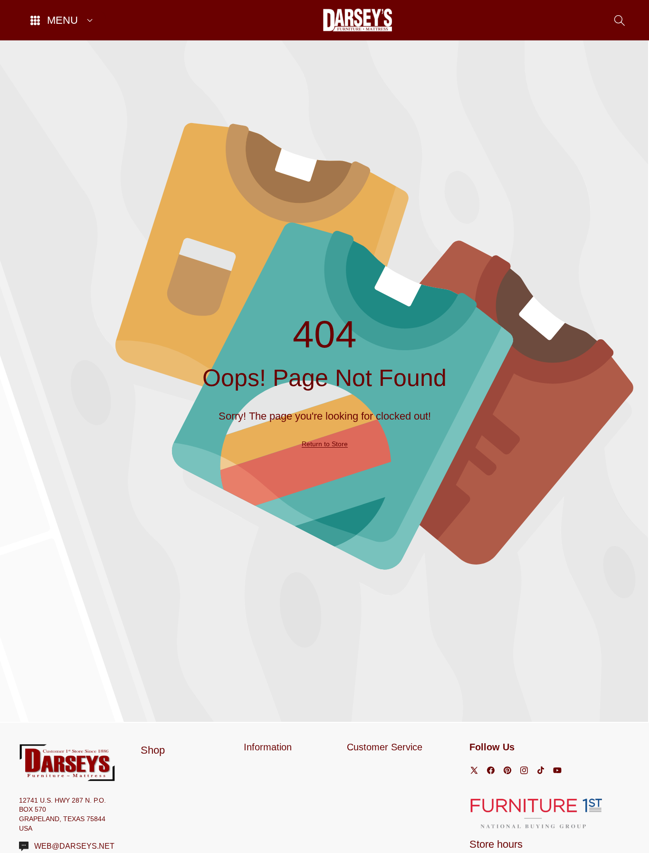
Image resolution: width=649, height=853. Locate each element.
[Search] (619, 20)
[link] (325, 444)
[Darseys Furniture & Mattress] (357, 20)
